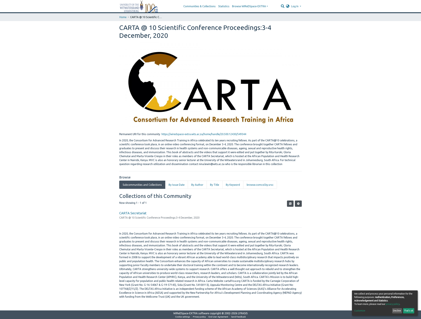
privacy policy (393, 304)
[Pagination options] (298, 204)
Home (122, 17)
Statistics (223, 6)
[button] (288, 6)
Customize (359, 310)
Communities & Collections (199, 6)
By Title (214, 184)
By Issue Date (177, 184)
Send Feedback (238, 317)
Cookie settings (182, 317)
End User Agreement (218, 317)
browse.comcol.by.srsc (260, 184)
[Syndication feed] (290, 204)
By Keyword (233, 184)
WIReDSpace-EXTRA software (191, 313)
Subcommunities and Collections (142, 184)
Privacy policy (199, 317)
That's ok (408, 310)
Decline (397, 310)
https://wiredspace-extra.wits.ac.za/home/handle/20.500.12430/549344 (203, 134)
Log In (295, 6)
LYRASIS (243, 313)
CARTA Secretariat (133, 213)
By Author (197, 184)
